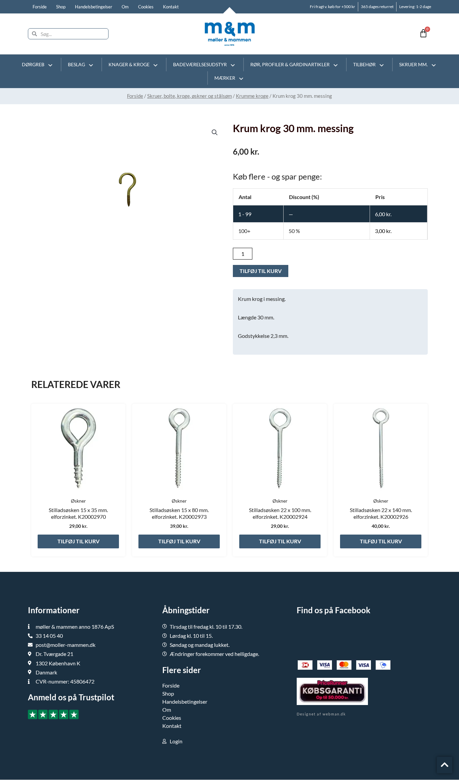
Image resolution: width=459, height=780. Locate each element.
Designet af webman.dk (321, 714)
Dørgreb (33, 64)
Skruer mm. (413, 64)
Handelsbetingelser (93, 6)
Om (125, 6)
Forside (40, 6)
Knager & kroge (129, 64)
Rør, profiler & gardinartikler (290, 64)
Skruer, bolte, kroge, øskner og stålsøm (189, 96)
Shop (61, 6)
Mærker (224, 78)
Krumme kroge (252, 96)
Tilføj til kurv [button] (78, 541)
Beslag (76, 64)
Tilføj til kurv (261, 271)
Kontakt (171, 6)
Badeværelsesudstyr (200, 64)
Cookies (146, 6)
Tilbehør (364, 64)
